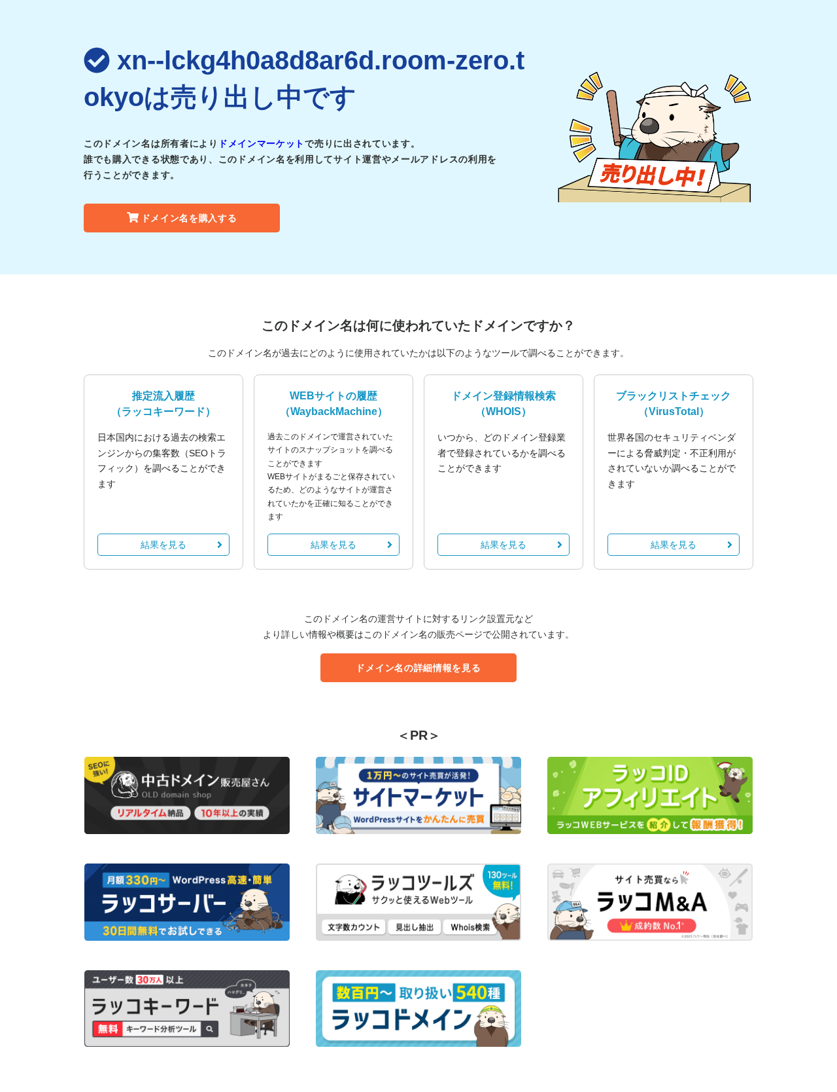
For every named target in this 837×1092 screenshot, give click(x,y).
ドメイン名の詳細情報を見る (418, 668)
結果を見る (163, 544)
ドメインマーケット (261, 143)
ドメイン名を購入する (189, 218)
